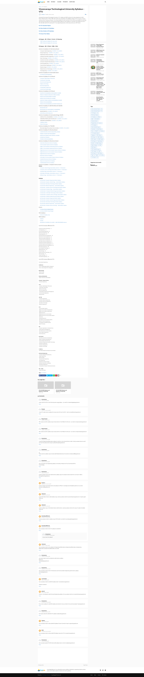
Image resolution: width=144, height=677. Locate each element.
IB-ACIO (92, 143)
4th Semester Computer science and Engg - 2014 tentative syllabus (53, 205)
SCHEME (54, 50)
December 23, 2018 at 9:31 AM (49, 535)
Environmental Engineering (45, 82)
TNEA (92, 155)
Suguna (43, 620)
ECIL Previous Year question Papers (100, 78)
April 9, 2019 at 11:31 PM (45, 621)
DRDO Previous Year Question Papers (100, 51)
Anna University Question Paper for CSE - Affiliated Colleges (100, 99)
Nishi (43, 630)
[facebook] (100, 670)
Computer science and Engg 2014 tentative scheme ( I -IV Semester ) (53, 169)
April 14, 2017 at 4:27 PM (45, 472)
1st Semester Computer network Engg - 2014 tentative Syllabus (52, 182)
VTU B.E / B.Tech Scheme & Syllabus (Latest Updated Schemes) (100, 68)
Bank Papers (99, 129)
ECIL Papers (93, 141)
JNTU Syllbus (94, 151)
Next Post (85, 665)
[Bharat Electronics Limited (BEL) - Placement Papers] (93, 45)
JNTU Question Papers (95, 149)
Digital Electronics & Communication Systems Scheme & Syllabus (53, 150)
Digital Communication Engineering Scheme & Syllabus (51, 148)
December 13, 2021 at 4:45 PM (46, 631)
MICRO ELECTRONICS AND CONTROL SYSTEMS (49, 135)
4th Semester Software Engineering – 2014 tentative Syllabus (52, 203)
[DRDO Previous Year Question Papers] (93, 51)
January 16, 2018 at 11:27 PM (46, 556)
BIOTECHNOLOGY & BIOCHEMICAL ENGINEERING (50, 109)
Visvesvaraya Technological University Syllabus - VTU (100, 61)
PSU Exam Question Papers (100, 55)
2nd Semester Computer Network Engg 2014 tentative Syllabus (52, 191)
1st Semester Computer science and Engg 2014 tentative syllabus (53, 187)
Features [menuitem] (53, 1)
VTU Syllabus (44, 6)
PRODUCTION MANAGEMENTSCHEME (48, 96)
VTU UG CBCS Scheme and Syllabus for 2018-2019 (44, 391)
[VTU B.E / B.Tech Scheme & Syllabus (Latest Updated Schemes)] (93, 67)
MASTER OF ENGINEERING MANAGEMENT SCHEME (50, 93)
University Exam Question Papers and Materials (100, 92)
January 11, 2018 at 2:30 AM (46, 545)
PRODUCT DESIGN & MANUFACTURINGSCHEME (50, 94)
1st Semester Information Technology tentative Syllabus (51, 183)
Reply (40, 404)
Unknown (44, 493)
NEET (99, 151)
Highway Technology (44, 83)
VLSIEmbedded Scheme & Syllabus (47, 162)
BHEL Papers (100, 137)
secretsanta (44, 578)
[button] (105, 2)
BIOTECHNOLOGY (43, 107)
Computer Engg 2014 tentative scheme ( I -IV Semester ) (51, 171)
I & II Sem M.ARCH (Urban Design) (46, 211)
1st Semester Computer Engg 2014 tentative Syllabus (50, 180)
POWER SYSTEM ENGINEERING (46, 139)
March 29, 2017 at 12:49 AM (46, 461)
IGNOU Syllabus (94, 145)
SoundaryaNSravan (46, 516)
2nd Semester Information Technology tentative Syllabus (51, 192)
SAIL (92, 131)
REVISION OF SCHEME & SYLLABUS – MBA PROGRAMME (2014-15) (53, 222)
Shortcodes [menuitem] (72, 1)
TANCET (96, 131)
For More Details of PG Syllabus (46, 31)
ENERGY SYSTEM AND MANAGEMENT (48, 133)
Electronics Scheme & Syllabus (46, 155)
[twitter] (103, 670)
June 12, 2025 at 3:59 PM (45, 641)
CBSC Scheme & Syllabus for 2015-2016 (48, 41)
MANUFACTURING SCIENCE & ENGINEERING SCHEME (51, 100)
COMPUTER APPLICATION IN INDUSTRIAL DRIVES (50, 131)
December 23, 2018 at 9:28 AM (46, 602)
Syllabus (42, 218)
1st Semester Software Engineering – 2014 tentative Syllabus (52, 185)
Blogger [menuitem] (59, 1)
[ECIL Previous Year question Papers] (93, 79)
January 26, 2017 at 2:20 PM (46, 439)
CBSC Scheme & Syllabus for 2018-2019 (48, 43)
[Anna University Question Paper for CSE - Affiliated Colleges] (93, 98)
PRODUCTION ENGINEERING (46, 102)
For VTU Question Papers (45, 25)
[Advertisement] (99, 23)
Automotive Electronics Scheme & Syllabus (48, 142)
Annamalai (93, 129)
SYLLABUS (59, 50)
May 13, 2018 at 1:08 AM (45, 592)
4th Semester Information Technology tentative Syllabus (51, 201)
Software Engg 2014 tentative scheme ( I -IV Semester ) (51, 175)
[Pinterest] (56, 375)
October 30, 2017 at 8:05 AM (46, 506)
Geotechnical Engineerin (45, 89)
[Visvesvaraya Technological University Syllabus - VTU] (93, 60)
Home (40, 6)
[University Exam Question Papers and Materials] (93, 92)
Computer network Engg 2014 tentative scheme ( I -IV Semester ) (53, 167)
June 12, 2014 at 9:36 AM (45, 400)
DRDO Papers (100, 139)
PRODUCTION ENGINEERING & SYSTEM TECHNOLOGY (51, 103)
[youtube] (105, 670)
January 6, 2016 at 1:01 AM (46, 429)
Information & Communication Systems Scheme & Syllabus (51, 157)
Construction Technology (45, 80)
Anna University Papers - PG (96, 110)
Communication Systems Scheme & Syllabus (49, 144)
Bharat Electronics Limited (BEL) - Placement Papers (100, 45)
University (102, 131)
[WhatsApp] (54, 375)
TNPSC (97, 155)
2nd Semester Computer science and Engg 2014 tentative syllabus (53, 194)
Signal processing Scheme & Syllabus (47, 160)
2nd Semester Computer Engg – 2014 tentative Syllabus (51, 189)
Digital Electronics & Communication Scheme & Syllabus (51, 151)
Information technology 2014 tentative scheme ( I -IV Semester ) (52, 173)
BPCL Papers (93, 139)
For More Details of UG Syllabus (46, 28)
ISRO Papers (93, 147)
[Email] (58, 375)
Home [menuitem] (48, 1)
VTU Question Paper (95, 133)
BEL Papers (93, 137)
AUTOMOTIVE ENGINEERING (46, 74)
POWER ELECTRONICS (44, 137)
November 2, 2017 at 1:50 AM (46, 517)
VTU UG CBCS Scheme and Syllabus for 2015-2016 (61, 391)
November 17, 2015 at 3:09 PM (46, 410)
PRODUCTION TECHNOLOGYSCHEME (47, 98)
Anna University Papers (95, 127)
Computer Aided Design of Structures (47, 78)
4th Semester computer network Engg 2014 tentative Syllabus (52, 200)
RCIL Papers (93, 153)
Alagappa (93, 135)
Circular (41, 220)
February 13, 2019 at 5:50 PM (46, 611)
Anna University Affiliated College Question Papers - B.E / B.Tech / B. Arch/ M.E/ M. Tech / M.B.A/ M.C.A (100, 85)
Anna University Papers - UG (96, 108)
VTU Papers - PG (94, 157)
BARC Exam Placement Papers (100, 74)
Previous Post (41, 665)
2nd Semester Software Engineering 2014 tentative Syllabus (52, 196)
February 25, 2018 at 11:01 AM (46, 568)
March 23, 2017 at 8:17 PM (45, 450)
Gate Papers (100, 141)
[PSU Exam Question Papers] (93, 56)
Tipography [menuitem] (65, 1)
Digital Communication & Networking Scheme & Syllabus (51, 146)
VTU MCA (102, 155)
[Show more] (60, 375)
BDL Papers (99, 135)
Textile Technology (44, 124)
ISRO (100, 145)
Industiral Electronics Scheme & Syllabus (48, 159)
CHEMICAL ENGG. (44, 122)
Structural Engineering (44, 85)
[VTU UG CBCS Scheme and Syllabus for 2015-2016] (63, 385)
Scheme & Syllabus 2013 (45, 214)
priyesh (43, 591)
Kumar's (43, 482)
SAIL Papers (100, 153)
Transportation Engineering (45, 87)
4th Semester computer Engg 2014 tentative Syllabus (50, 198)
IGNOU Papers (99, 143)
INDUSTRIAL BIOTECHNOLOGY (46, 113)
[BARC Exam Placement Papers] (93, 74)
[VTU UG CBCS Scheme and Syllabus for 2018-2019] (46, 385)
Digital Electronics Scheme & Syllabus (47, 153)
